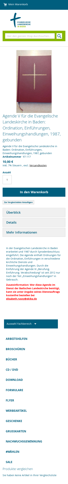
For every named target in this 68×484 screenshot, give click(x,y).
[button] (22, 324)
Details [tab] (11, 222)
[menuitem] (34, 339)
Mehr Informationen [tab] (21, 232)
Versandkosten (38, 165)
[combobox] (30, 36)
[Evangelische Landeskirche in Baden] (25, 20)
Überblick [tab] (13, 212)
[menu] (34, 400)
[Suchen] (59, 36)
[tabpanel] (34, 272)
